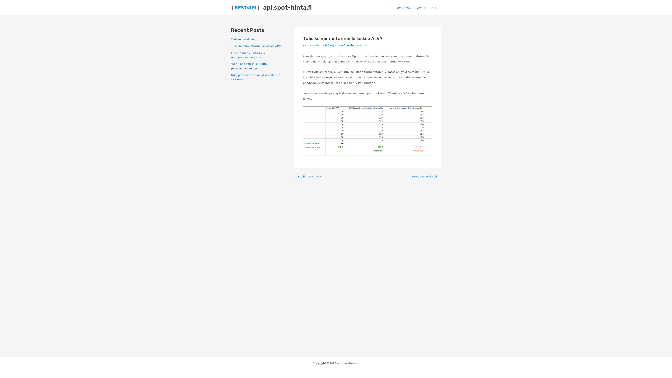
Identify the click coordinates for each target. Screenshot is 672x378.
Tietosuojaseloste (243, 39)
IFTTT (434, 7)
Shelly (420, 7)
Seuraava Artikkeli (426, 176)
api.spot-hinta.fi (287, 7)
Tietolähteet (402, 7)
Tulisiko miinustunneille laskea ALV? (256, 46)
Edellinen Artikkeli (308, 176)
